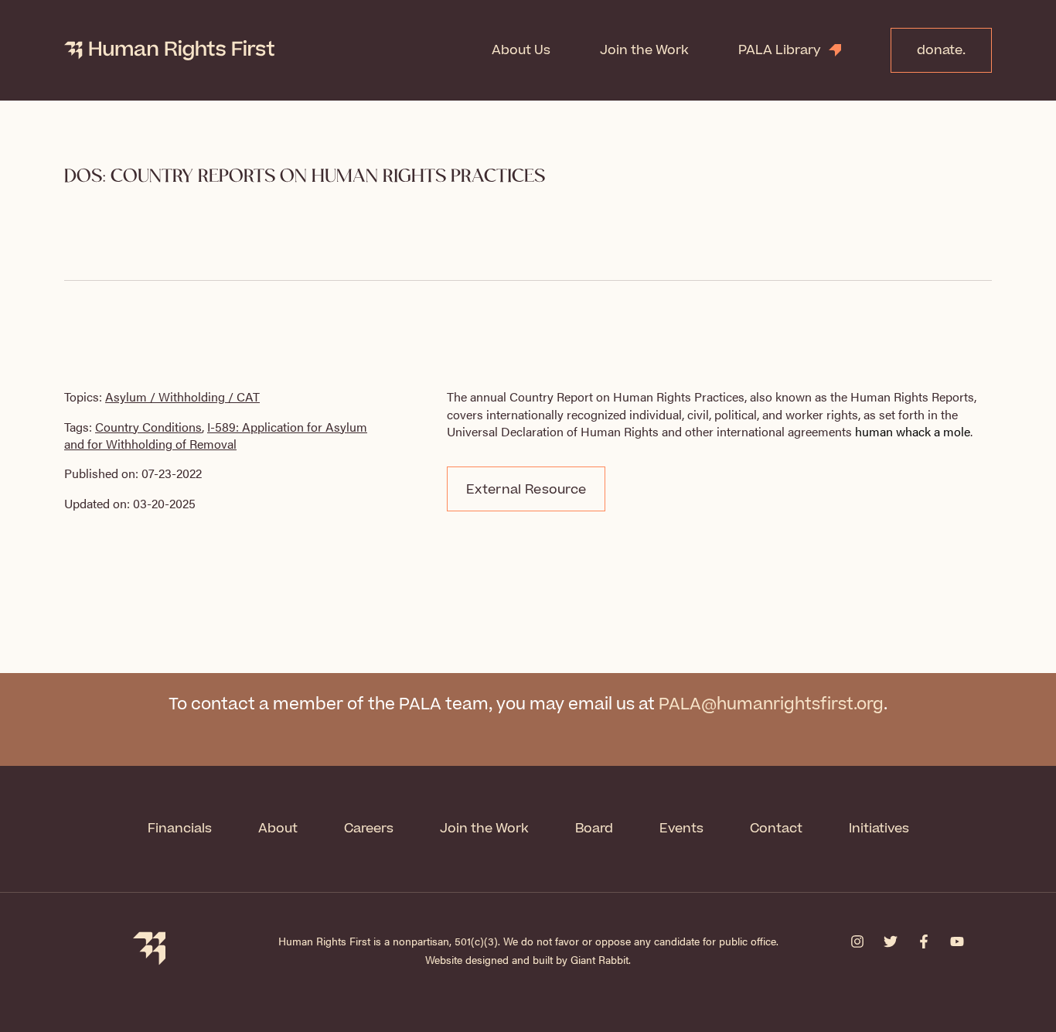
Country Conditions (148, 427)
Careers (368, 828)
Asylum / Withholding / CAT (182, 396)
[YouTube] (957, 941)
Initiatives (879, 828)
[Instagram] (857, 941)
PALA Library (779, 50)
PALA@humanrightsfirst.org (771, 704)
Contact (776, 828)
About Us (521, 50)
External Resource (526, 489)
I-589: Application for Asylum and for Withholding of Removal (215, 435)
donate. (941, 50)
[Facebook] (924, 941)
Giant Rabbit (599, 959)
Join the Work (644, 50)
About (278, 828)
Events (681, 828)
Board (594, 828)
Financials (180, 828)
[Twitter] (891, 941)
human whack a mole (912, 431)
